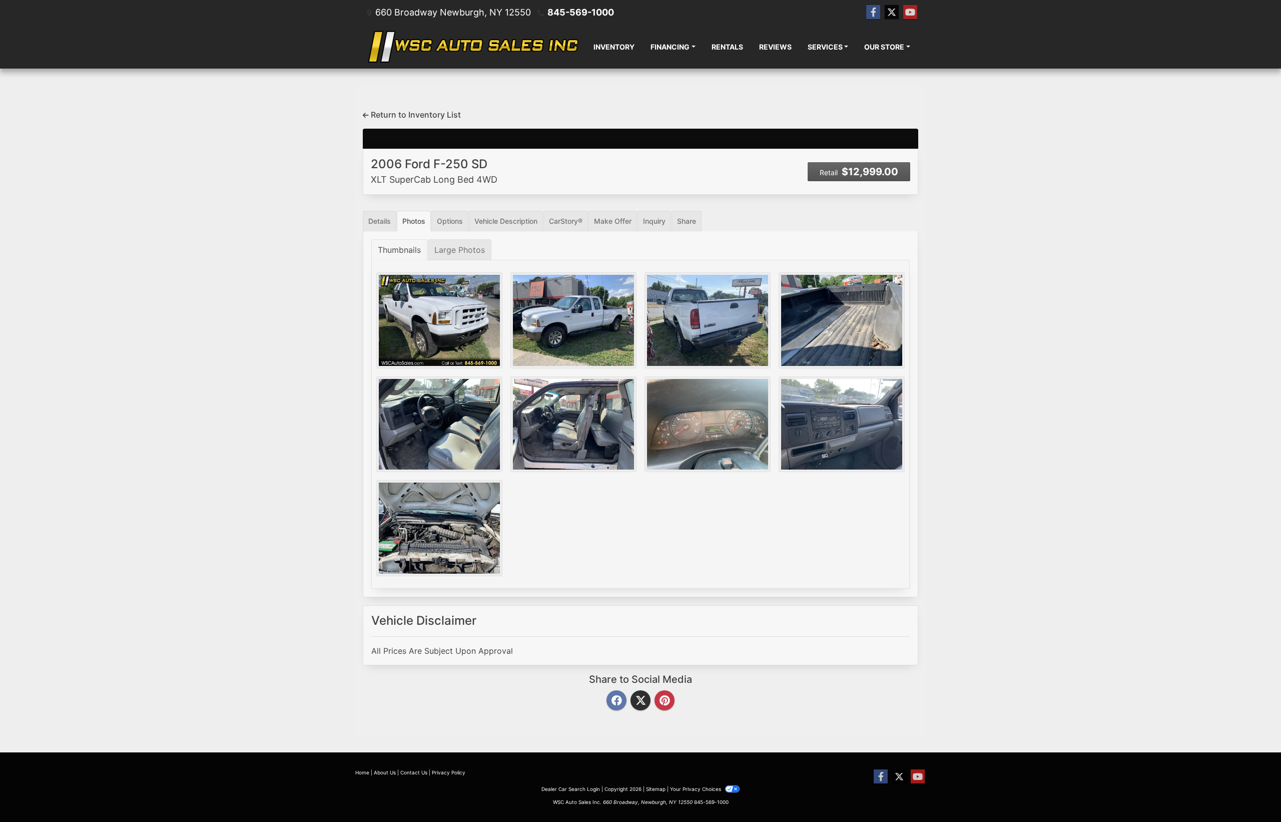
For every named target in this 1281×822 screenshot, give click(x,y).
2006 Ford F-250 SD (434, 171)
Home (362, 772)
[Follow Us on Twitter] (892, 12)
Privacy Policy (448, 772)
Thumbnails (399, 250)
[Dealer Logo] (471, 47)
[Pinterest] (665, 700)
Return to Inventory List (415, 115)
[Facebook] (616, 700)
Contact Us (413, 772)
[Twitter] (640, 700)
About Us (385, 772)
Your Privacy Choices (696, 789)
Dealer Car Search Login (570, 789)
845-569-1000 (580, 12)
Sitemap (656, 789)
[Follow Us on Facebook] (873, 12)
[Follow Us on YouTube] (910, 12)
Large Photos (459, 250)
